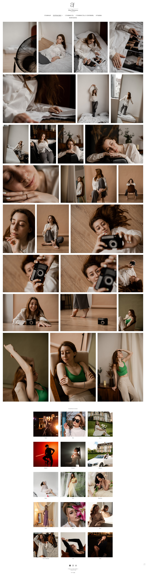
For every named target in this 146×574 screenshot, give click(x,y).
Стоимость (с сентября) (85, 15)
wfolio (74, 572)
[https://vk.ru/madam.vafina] (70, 565)
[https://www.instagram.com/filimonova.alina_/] (73, 565)
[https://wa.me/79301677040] (76, 565)
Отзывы (99, 15)
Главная (47, 15)
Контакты (73, 17)
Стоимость (69, 15)
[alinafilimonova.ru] (73, 7)
